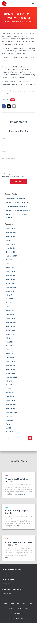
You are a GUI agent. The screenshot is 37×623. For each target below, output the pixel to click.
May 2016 (9, 346)
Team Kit (18, 608)
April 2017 (9, 307)
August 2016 (10, 334)
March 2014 (10, 432)
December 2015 (11, 365)
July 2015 (9, 381)
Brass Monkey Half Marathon (15, 198)
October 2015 (10, 373)
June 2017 (9, 299)
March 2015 (10, 393)
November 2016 (11, 326)
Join (26, 608)
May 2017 (9, 303)
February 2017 (10, 314)
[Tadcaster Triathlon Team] (5, 3)
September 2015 (11, 377)
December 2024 (11, 232)
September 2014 (11, 412)
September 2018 (11, 256)
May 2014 (9, 424)
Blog (11, 608)
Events (7, 475)
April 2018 (9, 264)
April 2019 (9, 240)
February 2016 (10, 357)
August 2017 (10, 291)
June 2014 (9, 420)
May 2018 (9, 260)
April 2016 (9, 350)
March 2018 (10, 267)
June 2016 (9, 342)
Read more (21, 494)
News (12, 99)
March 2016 (10, 353)
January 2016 (10, 361)
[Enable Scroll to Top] (33, 618)
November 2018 (11, 252)
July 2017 (9, 295)
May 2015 (9, 385)
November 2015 (11, 369)
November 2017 (11, 279)
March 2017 (10, 311)
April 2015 (9, 389)
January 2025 (10, 228)
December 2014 (11, 404)
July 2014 (9, 416)
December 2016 (11, 322)
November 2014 (11, 408)
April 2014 (9, 428)
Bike (18, 603)
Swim (12, 603)
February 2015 (10, 397)
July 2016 (9, 338)
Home (5, 603)
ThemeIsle (25, 618)
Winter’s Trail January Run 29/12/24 (17, 202)
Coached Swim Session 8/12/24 (16, 206)
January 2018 (10, 271)
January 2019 (10, 244)
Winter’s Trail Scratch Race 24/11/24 (18, 210)
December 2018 (11, 248)
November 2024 (11, 236)
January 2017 (10, 318)
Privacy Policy (6, 594)
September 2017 (11, 287)
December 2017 (11, 275)
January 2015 (10, 400)
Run (24, 603)
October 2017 (10, 283)
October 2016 (10, 330)
